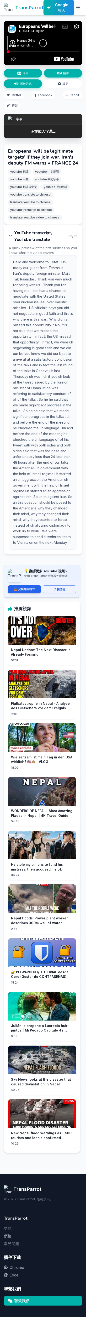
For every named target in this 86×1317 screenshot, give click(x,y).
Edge (14, 1275)
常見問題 (11, 1243)
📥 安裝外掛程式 (24, 589)
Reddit (74, 95)
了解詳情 (59, 589)
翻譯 (66, 73)
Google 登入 (61, 7)
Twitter (16, 95)
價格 (7, 1236)
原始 (25, 73)
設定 (65, 83)
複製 (15, 105)
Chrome (17, 1267)
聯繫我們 (22, 1300)
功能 (7, 1228)
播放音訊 (26, 83)
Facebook (45, 95)
